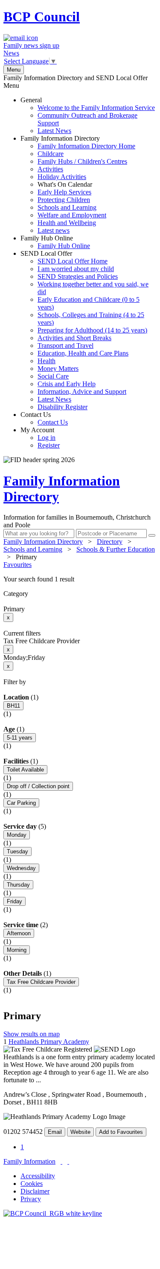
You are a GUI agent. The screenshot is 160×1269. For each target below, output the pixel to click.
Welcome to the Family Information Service (96, 107)
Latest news (54, 230)
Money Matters (58, 368)
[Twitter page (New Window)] (61, 1161)
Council (41, 16)
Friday (14, 901)
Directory (109, 541)
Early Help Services (64, 192)
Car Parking (21, 803)
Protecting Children (64, 199)
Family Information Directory (77, 184)
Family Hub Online (55, 241)
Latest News (54, 130)
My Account (40, 437)
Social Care (53, 376)
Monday (16, 835)
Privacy (30, 1199)
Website (80, 1132)
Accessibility (37, 1175)
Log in (46, 437)
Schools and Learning (67, 207)
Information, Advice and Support (82, 391)
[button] (80, 579)
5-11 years (19, 737)
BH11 (13, 705)
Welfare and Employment (72, 215)
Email (55, 1132)
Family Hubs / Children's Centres (82, 161)
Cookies (31, 1183)
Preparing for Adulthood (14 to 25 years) (92, 330)
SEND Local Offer (84, 330)
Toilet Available (25, 769)
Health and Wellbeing (67, 222)
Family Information (29, 1161)
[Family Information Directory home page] (52, 1213)
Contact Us (44, 418)
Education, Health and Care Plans (83, 353)
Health (46, 360)
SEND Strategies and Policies (78, 276)
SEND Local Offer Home (73, 261)
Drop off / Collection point (38, 786)
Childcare (51, 153)
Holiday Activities (62, 176)
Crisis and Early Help (67, 383)
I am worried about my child (76, 268)
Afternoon (19, 933)
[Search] (151, 535)
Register (49, 445)
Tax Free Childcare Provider (41, 982)
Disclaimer (34, 1191)
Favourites (17, 564)
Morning (16, 950)
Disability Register (62, 406)
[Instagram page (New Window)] (68, 1161)
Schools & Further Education (115, 549)
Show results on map (31, 1034)
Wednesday (21, 868)
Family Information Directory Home (86, 146)
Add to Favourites (121, 1132)
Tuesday (17, 851)
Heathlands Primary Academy (49, 1041)
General (87, 115)
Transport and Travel (65, 345)
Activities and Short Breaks (74, 337)
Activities (50, 169)
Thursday (18, 885)
